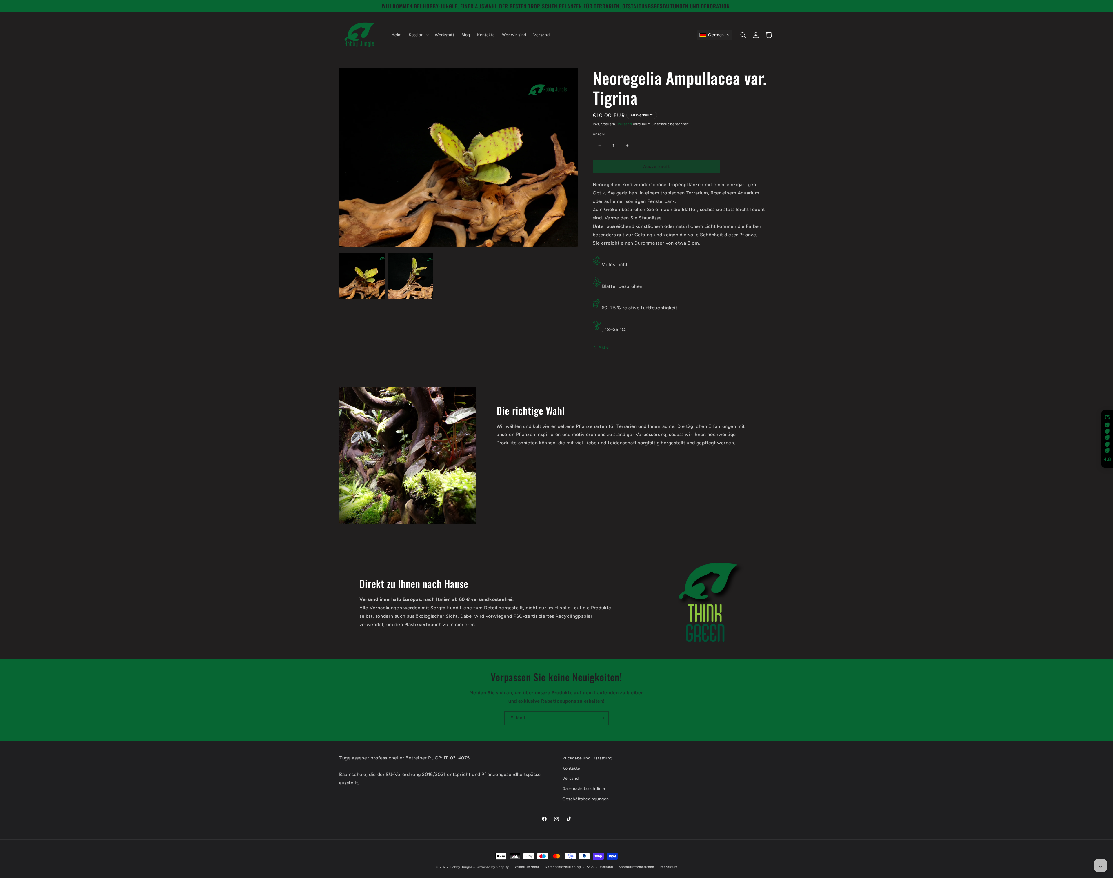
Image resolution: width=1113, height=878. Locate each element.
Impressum (668, 867)
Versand (625, 124)
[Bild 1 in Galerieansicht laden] (362, 276)
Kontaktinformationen (636, 867)
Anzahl (599, 134)
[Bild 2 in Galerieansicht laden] (410, 276)
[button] (418, 35)
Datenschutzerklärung (563, 867)
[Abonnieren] (602, 718)
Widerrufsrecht (527, 867)
